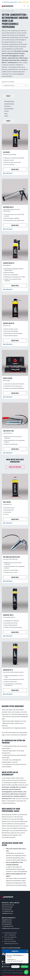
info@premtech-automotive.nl (10, 928)
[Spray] (2, 113)
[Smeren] (2, 111)
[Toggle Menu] (27, 6)
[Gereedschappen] (2, 101)
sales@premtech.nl (7, 913)
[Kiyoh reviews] (25, 2)
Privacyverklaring (17, 972)
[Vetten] (2, 115)
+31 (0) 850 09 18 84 (7, 911)
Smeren (8, 11)
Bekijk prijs (15, 169)
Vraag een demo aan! (15, 467)
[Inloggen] (24, 6)
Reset (8, 96)
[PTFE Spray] (2, 106)
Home (3, 11)
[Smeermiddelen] (2, 108)
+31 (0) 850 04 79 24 (7, 926)
